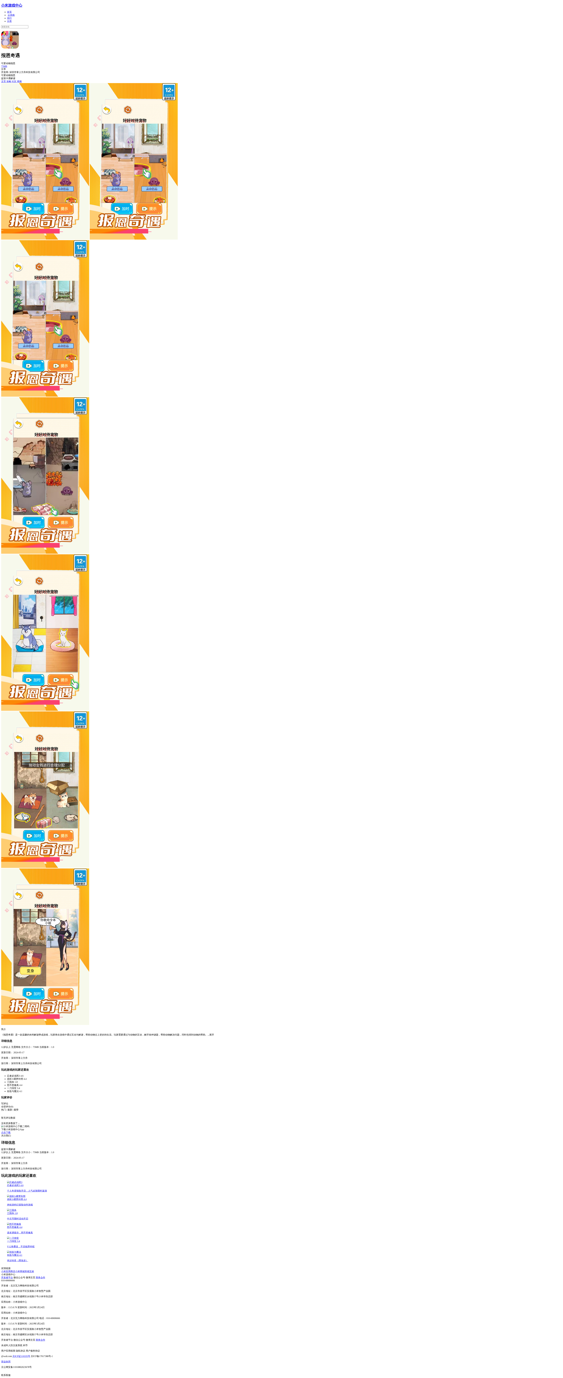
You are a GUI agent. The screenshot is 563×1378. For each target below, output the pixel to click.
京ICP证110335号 (21, 1356)
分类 (9, 21)
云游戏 (11, 15)
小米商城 (20, 1271)
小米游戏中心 (11, 5)
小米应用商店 (8, 1271)
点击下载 (6, 1132)
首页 (9, 12)
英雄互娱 (29, 1271)
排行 (9, 18)
